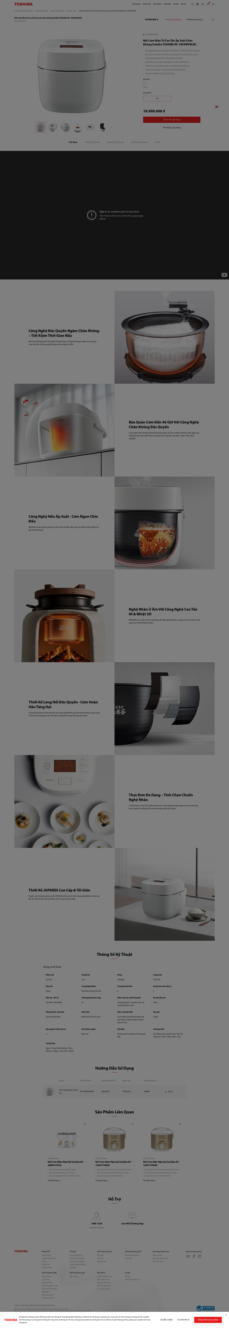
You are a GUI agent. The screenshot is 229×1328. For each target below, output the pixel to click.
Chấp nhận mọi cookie (208, 1320)
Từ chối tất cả (183, 1320)
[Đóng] (226, 1315)
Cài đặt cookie (166, 1320)
